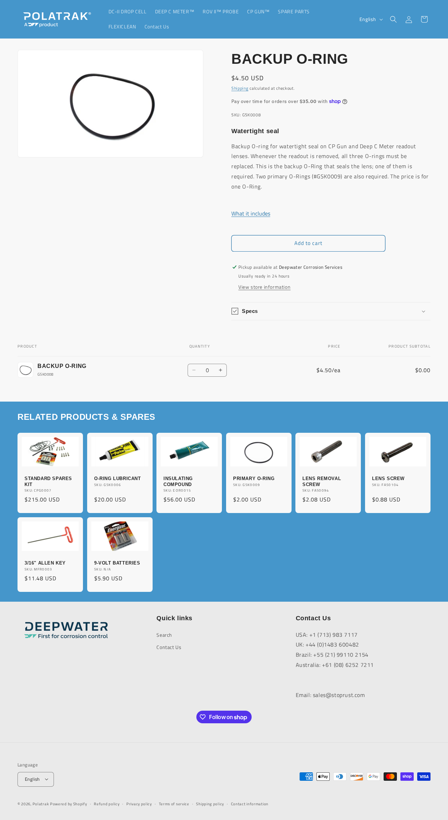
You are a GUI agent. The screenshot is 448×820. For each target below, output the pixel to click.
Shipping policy (210, 803)
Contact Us (168, 646)
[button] (393, 19)
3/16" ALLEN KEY (45, 563)
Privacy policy (139, 803)
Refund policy (106, 803)
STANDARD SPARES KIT (48, 481)
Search (164, 634)
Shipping (239, 88)
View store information (264, 287)
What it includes (250, 213)
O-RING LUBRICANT (117, 478)
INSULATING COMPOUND (178, 481)
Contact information (249, 803)
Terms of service (174, 803)
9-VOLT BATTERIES (117, 563)
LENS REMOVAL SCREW (321, 481)
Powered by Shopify (68, 803)
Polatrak (41, 803)
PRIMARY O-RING (253, 478)
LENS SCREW (388, 478)
